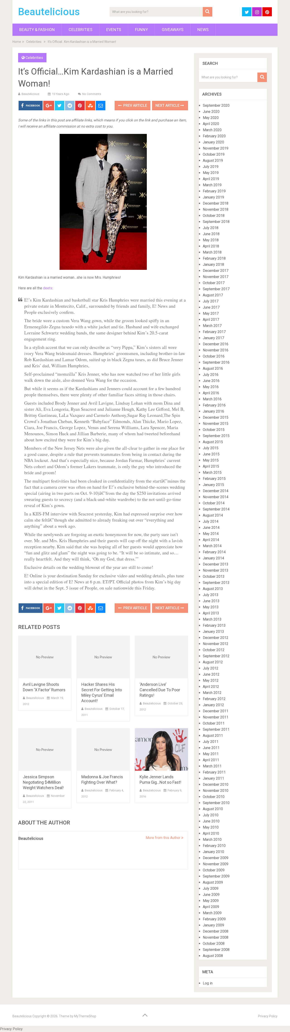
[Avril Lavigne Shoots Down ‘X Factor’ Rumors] (44, 657)
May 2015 (211, 460)
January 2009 (213, 925)
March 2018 (212, 252)
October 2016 (214, 356)
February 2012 (214, 699)
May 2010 (211, 827)
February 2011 (214, 772)
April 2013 (211, 613)
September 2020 (216, 105)
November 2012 (215, 644)
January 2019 (213, 197)
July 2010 (210, 815)
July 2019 (210, 166)
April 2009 (211, 907)
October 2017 (214, 283)
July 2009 (210, 888)
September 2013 (216, 582)
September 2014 (216, 509)
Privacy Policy (268, 1016)
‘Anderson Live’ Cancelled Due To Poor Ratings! (160, 690)
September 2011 (216, 729)
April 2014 (211, 540)
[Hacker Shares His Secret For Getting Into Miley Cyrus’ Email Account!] (103, 657)
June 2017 (211, 307)
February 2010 (214, 845)
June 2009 (211, 894)
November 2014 (215, 497)
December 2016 (215, 344)
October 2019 (214, 154)
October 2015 (214, 430)
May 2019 (211, 173)
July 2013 (210, 595)
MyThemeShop (85, 1016)
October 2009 (214, 870)
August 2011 (213, 735)
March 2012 (212, 693)
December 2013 (215, 564)
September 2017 (216, 289)
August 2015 (213, 442)
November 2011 (215, 717)
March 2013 (212, 619)
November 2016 (215, 350)
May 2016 (211, 387)
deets (47, 288)
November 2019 (215, 148)
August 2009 (213, 882)
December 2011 (215, 711)
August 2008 (213, 956)
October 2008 (214, 943)
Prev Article (134, 105)
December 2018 (215, 203)
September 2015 (216, 436)
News (203, 29)
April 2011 (211, 760)
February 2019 (214, 191)
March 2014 (212, 546)
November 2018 (215, 209)
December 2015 (215, 417)
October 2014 (214, 503)
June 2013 (211, 601)
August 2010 (213, 809)
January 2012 (213, 705)
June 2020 (211, 111)
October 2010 (214, 797)
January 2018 (213, 264)
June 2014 (211, 527)
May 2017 (211, 313)
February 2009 (214, 919)
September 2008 (216, 949)
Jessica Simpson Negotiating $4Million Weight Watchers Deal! (43, 782)
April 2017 (211, 319)
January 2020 (213, 142)
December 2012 (215, 638)
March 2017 (212, 326)
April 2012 (211, 686)
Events (113, 29)
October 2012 (214, 650)
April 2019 (211, 179)
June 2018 (211, 234)
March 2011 (212, 766)
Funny (141, 29)
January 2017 (213, 338)
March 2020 (212, 130)
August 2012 (213, 662)
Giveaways (173, 29)
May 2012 (211, 680)
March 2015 (212, 472)
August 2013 (213, 589)
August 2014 (213, 515)
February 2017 (214, 332)
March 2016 (212, 399)
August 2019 (213, 160)
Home (16, 42)
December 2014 (215, 491)
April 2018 (211, 246)
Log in (208, 983)
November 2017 (215, 277)
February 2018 (214, 258)
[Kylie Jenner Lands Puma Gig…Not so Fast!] (161, 749)
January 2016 (213, 411)
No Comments (91, 94)
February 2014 (214, 552)
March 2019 (212, 185)
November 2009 (215, 864)
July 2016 (210, 374)
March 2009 (212, 913)
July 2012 (210, 668)
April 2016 (211, 393)
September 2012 (216, 656)
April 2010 (211, 833)
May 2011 (211, 754)
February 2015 (214, 478)
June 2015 (211, 454)
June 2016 (211, 381)
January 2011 (213, 778)
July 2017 (210, 301)
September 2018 (216, 222)
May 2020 (211, 118)
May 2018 (211, 240)
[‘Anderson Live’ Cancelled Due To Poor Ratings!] (161, 657)
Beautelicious (49, 12)
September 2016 (216, 362)
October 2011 (214, 723)
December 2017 (215, 270)
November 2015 (215, 423)
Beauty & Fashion (37, 29)
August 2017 (213, 295)
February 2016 (214, 405)
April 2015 (211, 466)
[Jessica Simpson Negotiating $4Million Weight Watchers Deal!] (44, 749)
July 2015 (210, 448)
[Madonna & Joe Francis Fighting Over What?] (103, 749)
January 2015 (213, 485)
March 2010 (212, 839)
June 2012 (211, 674)
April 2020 (211, 124)
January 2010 (213, 852)
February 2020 (214, 136)
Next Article (167, 105)
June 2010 (211, 821)
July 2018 (210, 228)
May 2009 (211, 901)
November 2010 (215, 790)
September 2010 (216, 803)
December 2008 (215, 931)
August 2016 (213, 368)
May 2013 (211, 607)
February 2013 (214, 625)
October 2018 (214, 215)
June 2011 (211, 748)
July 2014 (210, 521)
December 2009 (215, 858)
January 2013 (213, 631)
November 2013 (215, 570)
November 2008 (215, 937)
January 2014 (213, 558)
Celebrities (80, 29)
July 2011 (210, 742)
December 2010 (215, 784)
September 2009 (216, 876)
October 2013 (214, 576)
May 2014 (211, 534)
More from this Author (163, 838)
